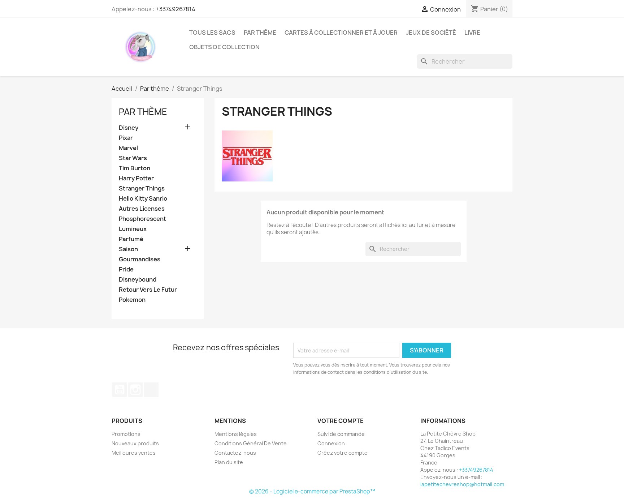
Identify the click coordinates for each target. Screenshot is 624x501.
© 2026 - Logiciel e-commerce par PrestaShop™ (312, 491)
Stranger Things (142, 188)
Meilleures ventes (134, 452)
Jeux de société (431, 33)
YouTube (119, 389)
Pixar (126, 138)
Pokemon (132, 300)
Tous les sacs (212, 33)
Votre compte (340, 421)
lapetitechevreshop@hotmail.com (462, 484)
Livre (472, 33)
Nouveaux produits (135, 443)
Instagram (135, 389)
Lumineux (133, 229)
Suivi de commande (341, 434)
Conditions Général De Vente (250, 443)
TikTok (151, 389)
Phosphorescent (142, 219)
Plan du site (228, 462)
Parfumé (131, 239)
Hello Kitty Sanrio (143, 198)
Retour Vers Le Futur (148, 290)
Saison (128, 249)
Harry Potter (136, 178)
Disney (128, 128)
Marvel (128, 148)
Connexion (331, 443)
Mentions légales (235, 434)
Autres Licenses (142, 209)
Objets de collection (224, 47)
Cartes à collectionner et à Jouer (341, 33)
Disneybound (137, 279)
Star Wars (133, 158)
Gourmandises (139, 259)
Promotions (126, 434)
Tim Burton (134, 168)
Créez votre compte (342, 452)
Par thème (260, 33)
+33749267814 (175, 9)
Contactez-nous (235, 452)
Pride (126, 269)
